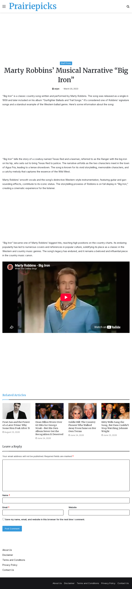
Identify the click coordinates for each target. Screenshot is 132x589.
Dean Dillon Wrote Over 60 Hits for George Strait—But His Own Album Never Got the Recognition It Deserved (49, 428)
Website (73, 507)
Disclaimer (7, 555)
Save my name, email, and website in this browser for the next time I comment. (45, 519)
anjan (56, 89)
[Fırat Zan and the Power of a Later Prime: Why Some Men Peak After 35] (16, 411)
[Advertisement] (66, 37)
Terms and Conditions (13, 560)
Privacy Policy (9, 565)
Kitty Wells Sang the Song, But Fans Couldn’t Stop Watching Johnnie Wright (115, 427)
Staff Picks (66, 63)
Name (6, 495)
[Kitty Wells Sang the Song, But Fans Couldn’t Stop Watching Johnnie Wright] (115, 411)
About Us (7, 550)
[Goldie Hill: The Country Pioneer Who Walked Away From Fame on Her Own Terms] (82, 411)
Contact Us (8, 570)
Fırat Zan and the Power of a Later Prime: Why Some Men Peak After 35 (16, 425)
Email (5, 507)
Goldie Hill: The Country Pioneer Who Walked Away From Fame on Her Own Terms (82, 427)
